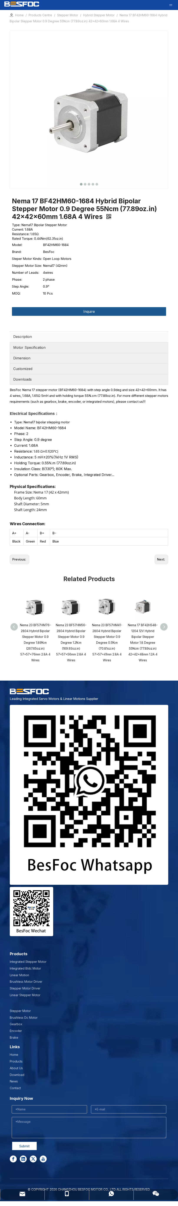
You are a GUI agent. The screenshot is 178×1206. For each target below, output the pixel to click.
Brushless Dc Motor (24, 1017)
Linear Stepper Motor (25, 995)
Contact (15, 1088)
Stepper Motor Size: (27, 266)
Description (22, 336)
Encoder (16, 1031)
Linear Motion (19, 975)
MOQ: (16, 293)
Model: (17, 245)
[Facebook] (13, 1158)
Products (16, 1061)
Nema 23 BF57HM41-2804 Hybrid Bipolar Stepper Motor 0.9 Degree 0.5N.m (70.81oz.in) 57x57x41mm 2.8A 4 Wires (107, 642)
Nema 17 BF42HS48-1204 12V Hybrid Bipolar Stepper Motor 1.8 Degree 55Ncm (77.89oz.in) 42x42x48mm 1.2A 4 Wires (143, 642)
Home (14, 1054)
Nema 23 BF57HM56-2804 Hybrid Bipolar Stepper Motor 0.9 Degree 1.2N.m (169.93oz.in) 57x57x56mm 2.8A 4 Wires (71, 642)
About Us (16, 1068)
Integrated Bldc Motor (25, 968)
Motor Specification (29, 347)
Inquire (89, 311)
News (14, 1081)
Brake (14, 1037)
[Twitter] (33, 1158)
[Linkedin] (23, 1158)
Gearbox (16, 1024)
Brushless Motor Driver (26, 981)
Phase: (17, 279)
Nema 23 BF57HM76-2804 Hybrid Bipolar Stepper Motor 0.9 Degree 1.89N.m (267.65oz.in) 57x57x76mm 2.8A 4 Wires (35, 642)
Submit (24, 1146)
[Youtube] (43, 1158)
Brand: (16, 252)
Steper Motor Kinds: (27, 259)
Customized (22, 369)
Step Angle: (20, 286)
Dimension (21, 358)
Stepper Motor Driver (25, 988)
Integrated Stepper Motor (28, 961)
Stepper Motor (20, 1011)
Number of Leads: (25, 273)
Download (17, 1075)
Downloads (22, 379)
